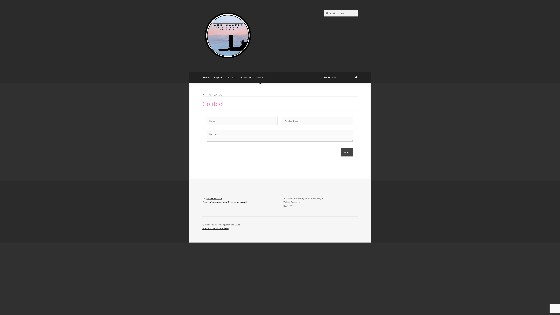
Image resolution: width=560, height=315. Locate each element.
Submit (347, 152)
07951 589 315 (214, 198)
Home (205, 77)
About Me (246, 77)
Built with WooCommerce (215, 228)
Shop (216, 77)
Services (232, 77)
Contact (261, 77)
